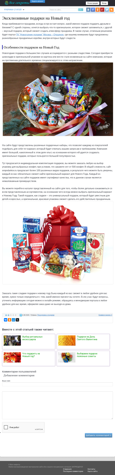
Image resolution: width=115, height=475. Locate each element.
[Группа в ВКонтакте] (88, 9)
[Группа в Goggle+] (102, 9)
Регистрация (92, 3)
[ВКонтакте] (5, 319)
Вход (104, 3)
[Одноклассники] (9, 319)
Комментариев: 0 (105, 315)
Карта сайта (92, 471)
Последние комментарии (73, 471)
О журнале (67, 469)
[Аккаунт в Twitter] (107, 9)
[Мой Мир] (13, 319)
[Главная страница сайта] (17, 3)
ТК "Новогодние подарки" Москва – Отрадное (40, 34)
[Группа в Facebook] (93, 9)
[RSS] (111, 9)
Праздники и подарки (45, 315)
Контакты (91, 469)
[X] (17, 319)
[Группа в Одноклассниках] (98, 9)
